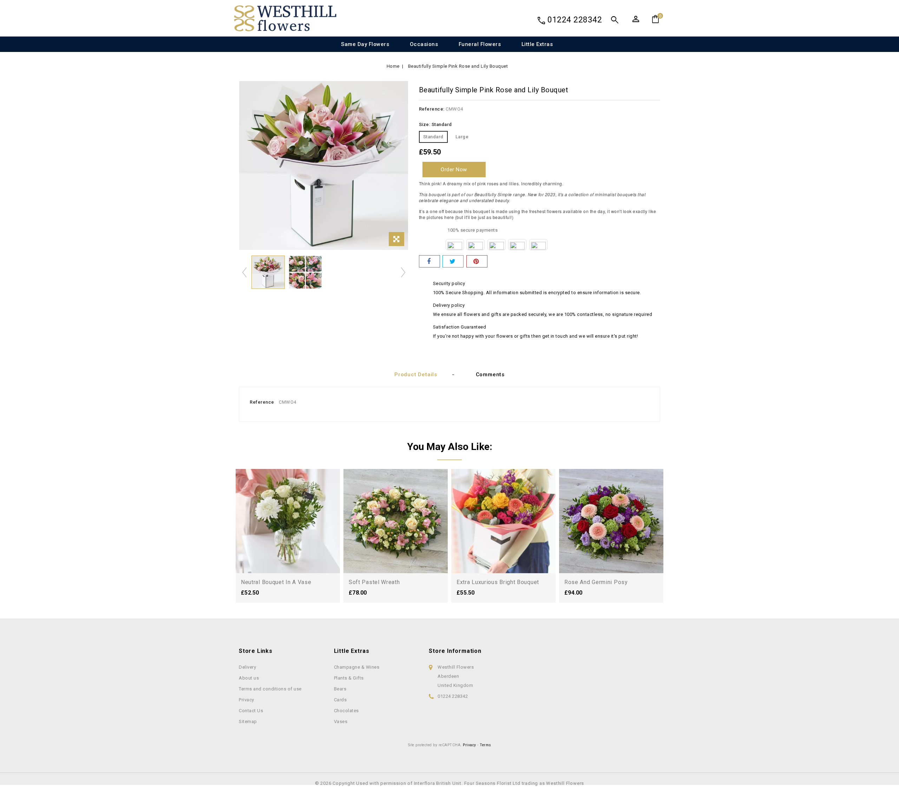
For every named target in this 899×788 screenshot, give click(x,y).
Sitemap (248, 721)
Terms (485, 745)
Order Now (454, 169)
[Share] (429, 261)
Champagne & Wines (357, 667)
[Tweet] (453, 261)
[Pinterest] (477, 261)
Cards (340, 699)
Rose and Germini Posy (596, 582)
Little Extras (537, 44)
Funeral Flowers (480, 44)
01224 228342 (574, 20)
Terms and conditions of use (270, 688)
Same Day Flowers (365, 44)
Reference (262, 402)
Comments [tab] (490, 374)
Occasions (424, 44)
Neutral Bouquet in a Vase (276, 582)
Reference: (432, 109)
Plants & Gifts (349, 678)
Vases (341, 721)
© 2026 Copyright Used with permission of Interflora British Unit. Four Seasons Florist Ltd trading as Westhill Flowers (449, 783)
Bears (340, 688)
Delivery (247, 667)
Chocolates (346, 710)
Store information (455, 651)
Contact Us (251, 710)
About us (249, 678)
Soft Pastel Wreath (374, 582)
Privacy (246, 699)
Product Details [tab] (415, 374)
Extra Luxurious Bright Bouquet (498, 582)
